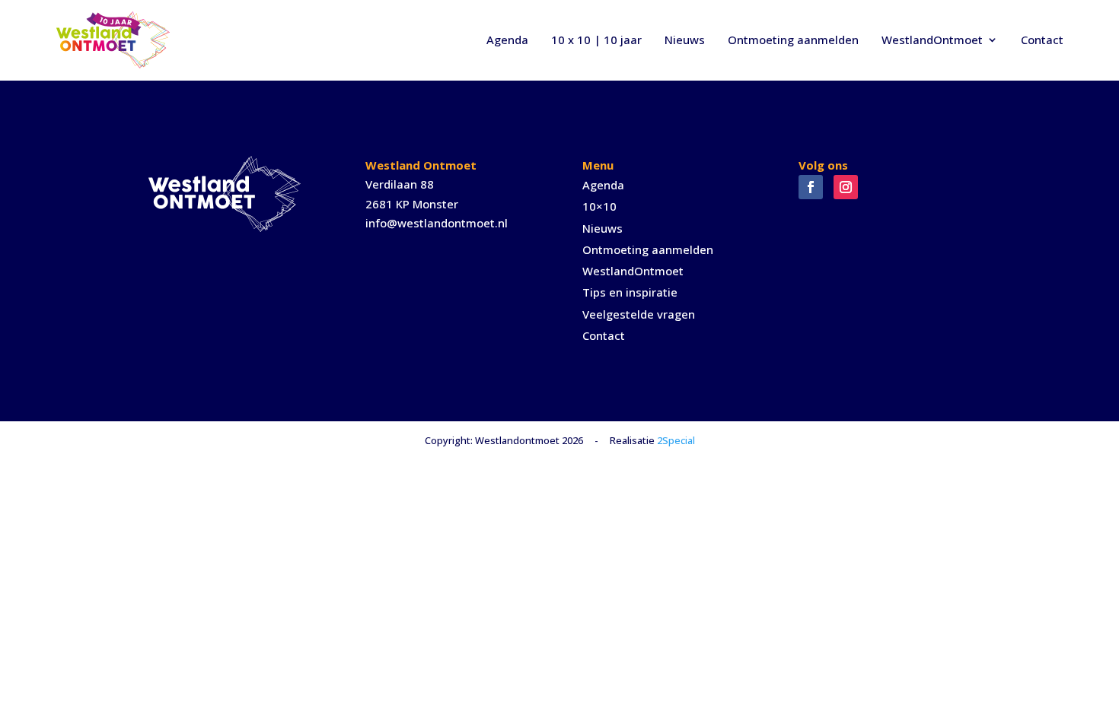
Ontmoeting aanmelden (793, 39)
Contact (1042, 39)
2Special (676, 440)
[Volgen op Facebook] (811, 187)
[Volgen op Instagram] (846, 187)
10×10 (599, 206)
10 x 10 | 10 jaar (596, 39)
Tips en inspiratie (629, 292)
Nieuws (685, 39)
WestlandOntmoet (932, 39)
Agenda (507, 39)
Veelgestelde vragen (638, 314)
